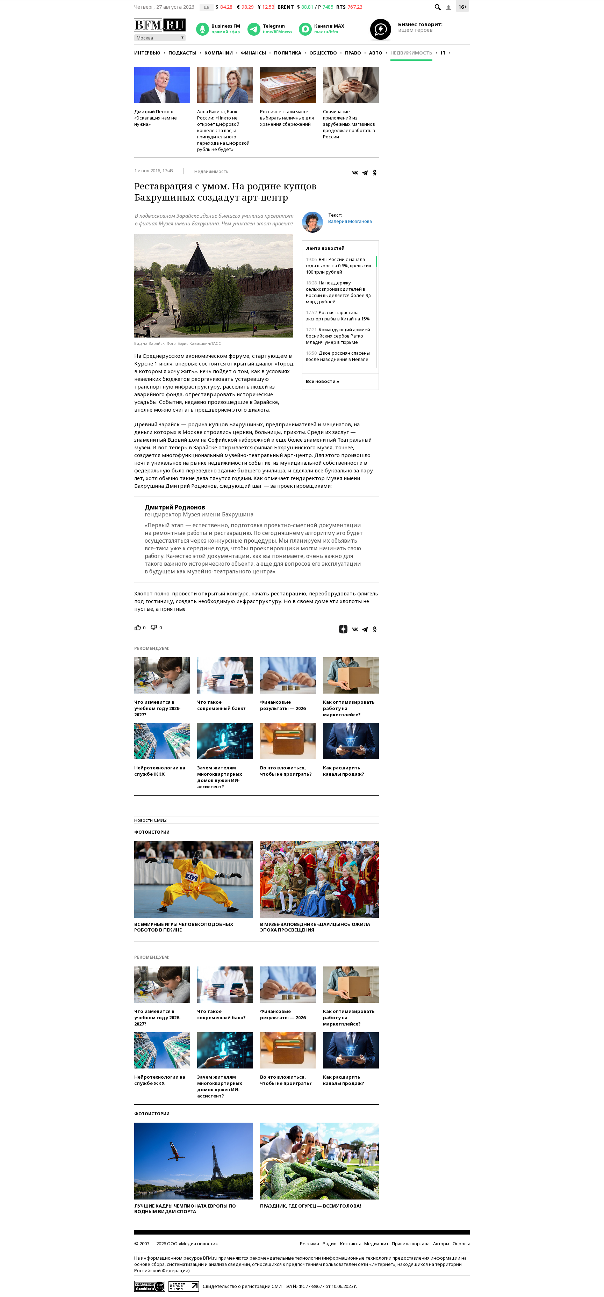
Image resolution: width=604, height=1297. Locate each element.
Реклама (309, 1243)
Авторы (441, 1243)
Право (353, 53)
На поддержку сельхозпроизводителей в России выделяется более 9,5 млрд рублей (339, 292)
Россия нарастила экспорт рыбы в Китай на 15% (338, 315)
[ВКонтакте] (355, 172)
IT (443, 53)
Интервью (147, 53)
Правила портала (411, 1243)
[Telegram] (365, 172)
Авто (375, 53)
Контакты (350, 1243)
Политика (287, 53)
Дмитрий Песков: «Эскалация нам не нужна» (155, 117)
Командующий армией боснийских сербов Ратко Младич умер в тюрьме (338, 335)
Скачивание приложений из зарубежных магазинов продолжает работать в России (349, 124)
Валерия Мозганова (350, 221)
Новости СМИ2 (150, 820)
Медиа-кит (376, 1243)
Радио (330, 1243)
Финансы (253, 53)
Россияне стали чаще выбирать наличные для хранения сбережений (287, 117)
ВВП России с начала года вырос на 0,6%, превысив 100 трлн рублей (338, 265)
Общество (323, 53)
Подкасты (182, 53)
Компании (218, 53)
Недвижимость (411, 53)
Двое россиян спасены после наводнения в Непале (338, 356)
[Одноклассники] (375, 172)
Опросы (461, 1243)
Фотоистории (152, 832)
